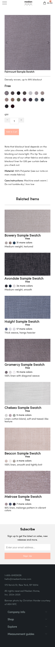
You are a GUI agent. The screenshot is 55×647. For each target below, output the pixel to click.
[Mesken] (28, 3)
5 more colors (23, 415)
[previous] (6, 42)
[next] (48, 42)
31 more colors (24, 243)
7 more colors (23, 504)
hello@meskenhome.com (18, 579)
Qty (6, 115)
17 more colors (24, 329)
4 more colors (23, 461)
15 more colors (24, 372)
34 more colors (24, 286)
